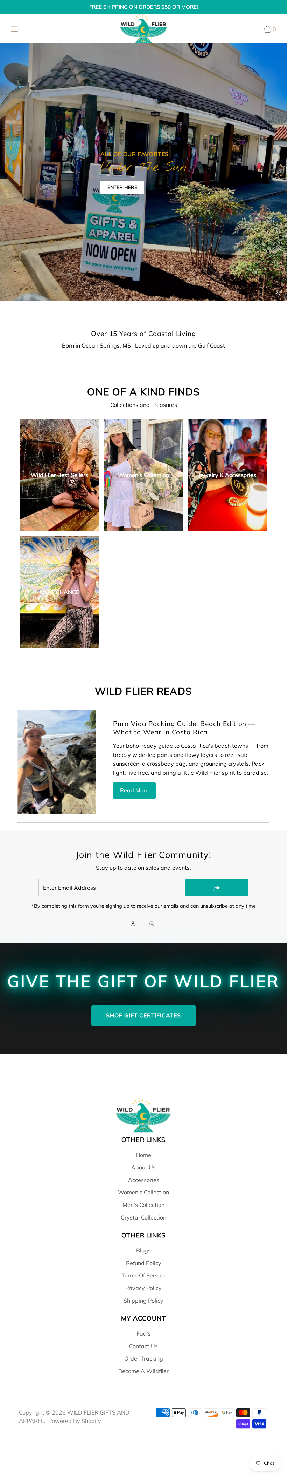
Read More (134, 790)
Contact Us (143, 1346)
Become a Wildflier (143, 1371)
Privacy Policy (143, 1287)
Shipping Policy (143, 1300)
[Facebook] (133, 924)
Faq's (143, 1333)
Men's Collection (143, 1204)
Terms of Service (143, 1275)
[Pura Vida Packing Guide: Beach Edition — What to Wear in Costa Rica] (57, 762)
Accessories (143, 1179)
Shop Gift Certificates (143, 1015)
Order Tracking (143, 1358)
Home (143, 1154)
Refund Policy (143, 1263)
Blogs (143, 1250)
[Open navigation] (14, 29)
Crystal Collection (143, 1217)
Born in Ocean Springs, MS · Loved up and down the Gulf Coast (143, 345)
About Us (143, 1167)
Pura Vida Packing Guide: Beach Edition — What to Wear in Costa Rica (184, 727)
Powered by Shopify (74, 1420)
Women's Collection (143, 1192)
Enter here (122, 187)
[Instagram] (152, 924)
